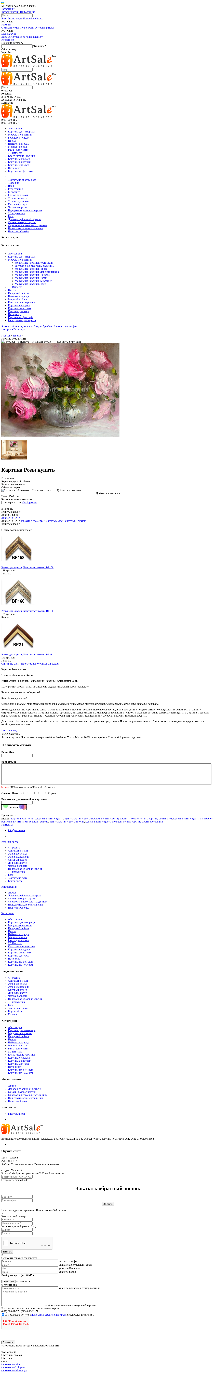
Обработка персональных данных (27, 225)
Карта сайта (15, 881)
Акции (38, 326)
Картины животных (19, 161)
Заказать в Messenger (32, 520)
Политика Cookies (18, 231)
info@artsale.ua (16, 830)
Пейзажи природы (18, 143)
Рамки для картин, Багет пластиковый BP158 (27, 567)
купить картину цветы (50, 818)
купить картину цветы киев (156, 818)
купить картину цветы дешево (30, 821)
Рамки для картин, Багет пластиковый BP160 (27, 611)
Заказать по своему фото (22, 179)
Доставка (27, 326)
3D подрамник (16, 213)
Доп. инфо (20, 663)
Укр (3, 52)
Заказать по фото (18, 877)
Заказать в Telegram (75, 520)
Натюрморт (14, 168)
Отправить (8, 1342)
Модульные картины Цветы (31, 277)
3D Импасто (15, 152)
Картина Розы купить (23, 818)
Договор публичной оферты (24, 219)
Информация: (9, 886)
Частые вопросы (24, 27)
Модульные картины (20, 134)
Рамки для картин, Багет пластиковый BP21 (26, 654)
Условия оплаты (17, 198)
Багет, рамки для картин (22, 320)
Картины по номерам (20, 964)
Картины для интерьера (21, 131)
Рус (10, 52)
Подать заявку (9, 730)
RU (3, 21)
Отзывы (12, 1014)
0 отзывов (23, 341)
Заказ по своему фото (66, 326)
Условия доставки (18, 201)
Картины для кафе (18, 165)
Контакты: (7, 824)
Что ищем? (39, 46)
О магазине (8, 27)
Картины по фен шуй (20, 171)
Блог (11, 216)
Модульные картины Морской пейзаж (37, 271)
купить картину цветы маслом (82, 818)
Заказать (6, 573)
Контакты (7, 326)
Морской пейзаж (17, 146)
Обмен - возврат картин (22, 222)
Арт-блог (47, 326)
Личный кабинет (33, 18)
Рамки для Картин (18, 149)
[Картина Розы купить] (60, 435)
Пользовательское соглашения (25, 228)
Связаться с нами (18, 195)
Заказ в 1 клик (9, 514)
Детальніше (8, 8)
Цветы (12, 140)
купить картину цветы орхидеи (103, 821)
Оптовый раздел (44, 27)
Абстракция (15, 128)
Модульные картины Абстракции (34, 262)
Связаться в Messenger (14, 1370)
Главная (5, 335)
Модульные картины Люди (30, 283)
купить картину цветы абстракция (143, 821)
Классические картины (21, 155)
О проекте (14, 192)
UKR (10, 21)
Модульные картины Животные (33, 280)
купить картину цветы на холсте (120, 818)
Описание (7, 663)
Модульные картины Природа (32, 274)
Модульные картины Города (31, 268)
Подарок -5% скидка (13, 329)
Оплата (17, 326)
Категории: (7, 913)
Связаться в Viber (11, 1364)
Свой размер (29, 502)
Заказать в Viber (54, 520)
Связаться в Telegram (13, 1367)
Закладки (13, 182)
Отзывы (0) (32, 663)
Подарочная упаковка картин (25, 210)
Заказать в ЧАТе (10, 517)
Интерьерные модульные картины (34, 265)
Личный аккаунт (17, 862)
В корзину (7, 508)
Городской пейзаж (18, 137)
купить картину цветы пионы (67, 821)
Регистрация (15, 18)
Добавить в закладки (69, 341)
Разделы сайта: (9, 841)
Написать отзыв (41, 341)
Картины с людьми (19, 158)
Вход (4, 18)
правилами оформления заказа (48, 1314)
